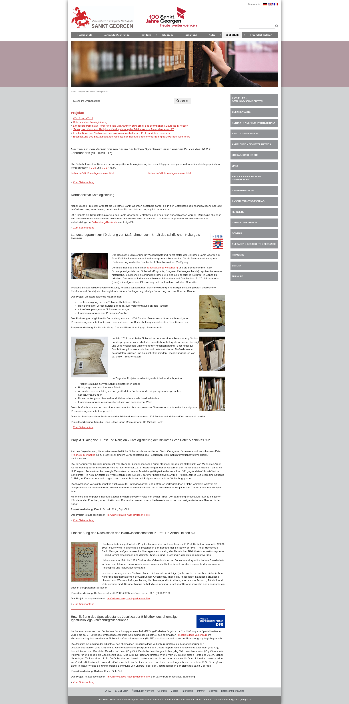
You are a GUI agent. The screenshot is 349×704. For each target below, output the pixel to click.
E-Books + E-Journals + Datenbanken (246, 178)
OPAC (108, 690)
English (237, 265)
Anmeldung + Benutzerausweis (251, 144)
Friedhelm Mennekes (83, 454)
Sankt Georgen (78, 91)
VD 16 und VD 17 (83, 118)
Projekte (101, 91)
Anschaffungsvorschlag (248, 201)
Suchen (183, 100)
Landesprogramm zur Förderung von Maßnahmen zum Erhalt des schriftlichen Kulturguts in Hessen (130, 125)
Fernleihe (238, 212)
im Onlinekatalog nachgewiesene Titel (128, 514)
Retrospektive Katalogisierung (90, 122)
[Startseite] (102, 17)
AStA (212, 34)
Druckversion (254, 4)
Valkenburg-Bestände (104, 222)
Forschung (190, 34)
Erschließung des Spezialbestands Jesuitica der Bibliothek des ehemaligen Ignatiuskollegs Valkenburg (131, 136)
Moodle (174, 690)
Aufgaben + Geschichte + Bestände (254, 244)
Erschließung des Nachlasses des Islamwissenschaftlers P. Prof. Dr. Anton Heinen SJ (122, 133)
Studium (167, 34)
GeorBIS (237, 233)
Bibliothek (232, 34)
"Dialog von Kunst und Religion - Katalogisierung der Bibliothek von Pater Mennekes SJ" (123, 129)
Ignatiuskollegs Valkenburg (162, 267)
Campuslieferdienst (244, 222)
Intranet (201, 690)
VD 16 (92, 167)
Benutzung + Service (245, 133)
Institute (146, 34)
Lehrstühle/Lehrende (117, 34)
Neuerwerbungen (243, 190)
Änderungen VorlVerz (143, 690)
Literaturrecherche (245, 155)
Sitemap (213, 690)
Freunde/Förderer (261, 34)
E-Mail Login (121, 690)
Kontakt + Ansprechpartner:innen (254, 123)
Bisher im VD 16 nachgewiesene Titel (92, 173)
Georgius (162, 690)
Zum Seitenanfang (83, 182)
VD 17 (105, 167)
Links (235, 166)
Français (237, 276)
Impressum (188, 690)
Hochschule (84, 34)
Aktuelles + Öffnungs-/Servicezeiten (247, 100)
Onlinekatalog (241, 112)
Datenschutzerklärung (232, 690)
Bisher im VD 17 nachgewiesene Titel (169, 173)
